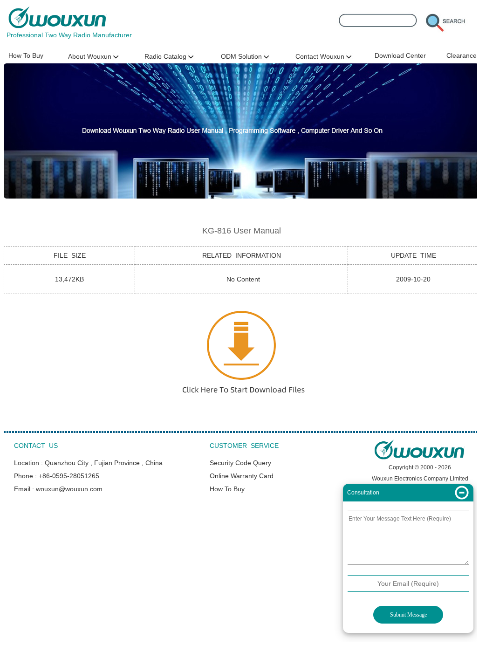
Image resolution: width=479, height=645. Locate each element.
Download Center (400, 55)
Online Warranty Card (242, 476)
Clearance (461, 55)
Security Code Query (240, 463)
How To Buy (25, 55)
